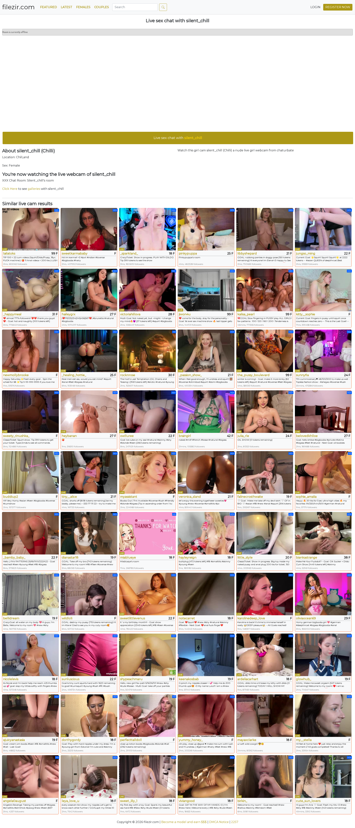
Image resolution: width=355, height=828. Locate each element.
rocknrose (127, 375)
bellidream (11, 618)
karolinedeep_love (251, 618)
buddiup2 (10, 496)
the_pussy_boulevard (253, 375)
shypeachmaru (131, 679)
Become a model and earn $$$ (184, 822)
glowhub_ (303, 679)
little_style (245, 557)
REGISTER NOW (337, 7)
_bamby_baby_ (14, 557)
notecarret (187, 618)
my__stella (304, 740)
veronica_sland (190, 496)
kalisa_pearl (246, 314)
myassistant (128, 496)
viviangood (187, 801)
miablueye (128, 557)
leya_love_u (70, 801)
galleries (34, 189)
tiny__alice (69, 496)
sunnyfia (302, 375)
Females (83, 7)
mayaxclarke (246, 740)
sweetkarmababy (74, 253)
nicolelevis (10, 679)
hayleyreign (187, 557)
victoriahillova (130, 314)
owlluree (127, 436)
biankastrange (306, 557)
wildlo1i (67, 618)
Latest (66, 7)
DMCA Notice (219, 822)
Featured (48, 7)
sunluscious (70, 679)
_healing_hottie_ (74, 375)
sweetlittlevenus (132, 618)
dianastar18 (70, 557)
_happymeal (12, 314)
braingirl (185, 436)
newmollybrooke (16, 375)
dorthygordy (71, 740)
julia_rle (243, 436)
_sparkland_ (129, 253)
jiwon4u (185, 314)
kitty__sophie (305, 314)
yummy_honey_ (191, 740)
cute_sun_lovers (308, 801)
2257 (234, 822)
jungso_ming (305, 253)
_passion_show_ (190, 375)
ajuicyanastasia (14, 740)
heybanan (69, 436)
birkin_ (242, 801)
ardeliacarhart (247, 679)
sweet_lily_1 (128, 801)
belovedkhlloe (307, 436)
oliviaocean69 (306, 618)
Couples (101, 7)
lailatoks (9, 253)
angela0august (14, 801)
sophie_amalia (306, 496)
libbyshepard (247, 253)
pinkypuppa (188, 253)
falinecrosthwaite (250, 496)
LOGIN (315, 7)
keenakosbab (189, 679)
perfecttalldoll (131, 740)
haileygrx (68, 314)
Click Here (9, 189)
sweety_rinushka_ (16, 436)
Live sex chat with (178, 138)
